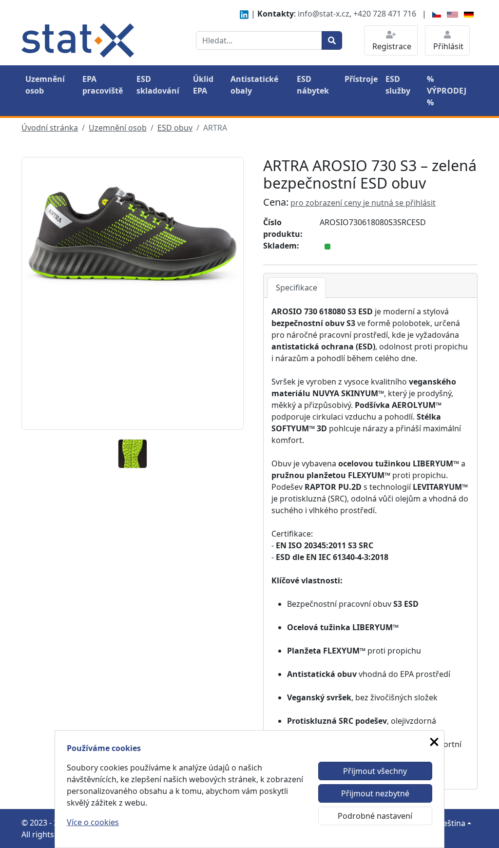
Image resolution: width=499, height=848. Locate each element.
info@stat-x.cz (323, 13)
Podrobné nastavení (375, 815)
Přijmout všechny (375, 771)
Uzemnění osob (45, 85)
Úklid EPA (203, 85)
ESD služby (397, 85)
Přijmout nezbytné (375, 793)
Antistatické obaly (254, 85)
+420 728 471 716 (384, 13)
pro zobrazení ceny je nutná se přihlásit (363, 202)
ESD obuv (174, 127)
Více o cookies (93, 822)
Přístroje (361, 79)
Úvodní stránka (49, 127)
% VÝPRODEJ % (446, 91)
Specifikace (296, 287)
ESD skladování (157, 85)
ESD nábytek (313, 85)
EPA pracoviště (102, 85)
